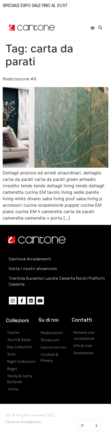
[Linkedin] (31, 300)
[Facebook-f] (22, 300)
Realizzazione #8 (19, 79)
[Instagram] (13, 300)
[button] (92, 28)
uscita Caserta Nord (65, 278)
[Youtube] (40, 300)
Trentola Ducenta (26, 278)
